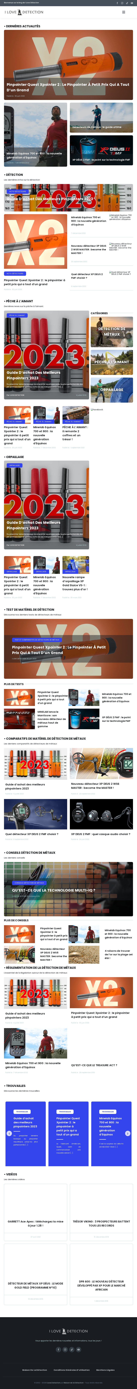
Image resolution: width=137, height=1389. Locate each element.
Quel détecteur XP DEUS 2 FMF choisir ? (31, 834)
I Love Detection (53, 1383)
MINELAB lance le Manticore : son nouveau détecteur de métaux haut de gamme (52, 719)
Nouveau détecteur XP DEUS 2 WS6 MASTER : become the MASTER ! (88, 249)
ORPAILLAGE (111, 389)
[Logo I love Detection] (24, 9)
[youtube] (132, 3)
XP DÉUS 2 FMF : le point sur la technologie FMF (101, 159)
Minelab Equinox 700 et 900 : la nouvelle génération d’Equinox (88, 221)
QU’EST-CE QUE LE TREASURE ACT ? (94, 1065)
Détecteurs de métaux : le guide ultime (97, 127)
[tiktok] (127, 3)
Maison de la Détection (73, 1383)
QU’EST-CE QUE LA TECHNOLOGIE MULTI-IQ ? (53, 890)
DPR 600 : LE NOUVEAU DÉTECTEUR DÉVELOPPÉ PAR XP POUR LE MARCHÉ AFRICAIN (101, 1285)
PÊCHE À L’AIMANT (111, 362)
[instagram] (122, 3)
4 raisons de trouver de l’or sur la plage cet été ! (119, 954)
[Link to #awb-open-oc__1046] (132, 12)
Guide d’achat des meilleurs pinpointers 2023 (50, 198)
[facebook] (117, 3)
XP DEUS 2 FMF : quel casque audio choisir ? (100, 834)
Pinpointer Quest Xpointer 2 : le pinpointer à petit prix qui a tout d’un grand (17, 435)
